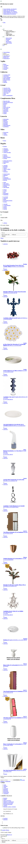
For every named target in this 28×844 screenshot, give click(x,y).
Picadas (5, 81)
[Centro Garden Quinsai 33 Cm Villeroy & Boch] (13, 369)
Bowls (4, 104)
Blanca (4, 64)
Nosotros (5, 798)
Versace (5, 189)
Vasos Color (5, 93)
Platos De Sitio (6, 101)
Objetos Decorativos (7, 160)
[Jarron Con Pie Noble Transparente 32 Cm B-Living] (13, 478)
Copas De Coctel (7, 89)
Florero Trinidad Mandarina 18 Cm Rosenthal (15, 558)
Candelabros (6, 150)
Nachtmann (5, 177)
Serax (4, 192)
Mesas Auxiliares (7, 157)
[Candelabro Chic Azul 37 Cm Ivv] (13, 395)
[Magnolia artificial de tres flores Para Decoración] (13, 290)
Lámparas (5, 156)
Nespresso (5, 171)
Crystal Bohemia (6, 205)
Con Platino (5, 67)
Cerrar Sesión (9, 43)
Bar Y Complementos (8, 95)
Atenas (4, 170)
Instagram (5, 819)
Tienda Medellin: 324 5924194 (10, 9)
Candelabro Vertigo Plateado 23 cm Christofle (14, 505)
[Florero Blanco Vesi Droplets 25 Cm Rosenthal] (13, 742)
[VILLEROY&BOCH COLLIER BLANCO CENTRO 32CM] (13, 423)
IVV (4, 176)
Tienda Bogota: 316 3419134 (9, 14)
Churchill (5, 204)
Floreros (5, 154)
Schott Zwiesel (6, 174)
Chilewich (5, 198)
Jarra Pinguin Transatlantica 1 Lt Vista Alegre (14, 450)
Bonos (4, 140)
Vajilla (4, 784)
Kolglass (5, 186)
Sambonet (5, 175)
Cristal (4, 787)
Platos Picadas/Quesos (8, 102)
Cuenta (7, 40)
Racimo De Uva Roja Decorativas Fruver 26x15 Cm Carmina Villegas (15, 265)
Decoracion (5, 132)
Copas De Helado (7, 90)
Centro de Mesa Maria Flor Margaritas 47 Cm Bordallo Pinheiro (15, 344)
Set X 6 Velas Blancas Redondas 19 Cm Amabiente (15, 531)
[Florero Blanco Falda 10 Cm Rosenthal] (13, 663)
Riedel (4, 199)
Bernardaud (5, 193)
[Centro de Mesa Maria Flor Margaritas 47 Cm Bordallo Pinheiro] (13, 343)
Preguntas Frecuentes (7, 804)
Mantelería (5, 789)
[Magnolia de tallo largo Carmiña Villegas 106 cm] (13, 583)
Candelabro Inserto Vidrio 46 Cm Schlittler (13, 611)
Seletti (4, 182)
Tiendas (5, 799)
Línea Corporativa (7, 800)
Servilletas (5, 122)
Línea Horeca (6, 56)
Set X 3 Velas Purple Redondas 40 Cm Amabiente (15, 691)
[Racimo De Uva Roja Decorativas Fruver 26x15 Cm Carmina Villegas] (13, 264)
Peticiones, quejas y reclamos (9, 806)
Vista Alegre (6, 183)
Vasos (4, 94)
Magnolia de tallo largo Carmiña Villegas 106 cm (14, 584)
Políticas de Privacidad (8, 803)
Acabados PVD (6, 74)
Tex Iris (5, 190)
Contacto (5, 805)
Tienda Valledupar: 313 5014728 (10, 12)
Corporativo (5, 793)
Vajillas (4, 133)
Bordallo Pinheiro (7, 178)
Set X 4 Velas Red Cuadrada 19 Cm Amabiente (15, 717)
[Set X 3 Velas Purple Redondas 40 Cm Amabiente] (13, 690)
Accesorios (5, 109)
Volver (2, 238)
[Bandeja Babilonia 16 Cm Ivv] (13, 638)
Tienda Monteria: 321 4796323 (10, 11)
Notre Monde (6, 187)
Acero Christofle (6, 77)
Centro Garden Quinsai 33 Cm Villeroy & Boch (15, 370)
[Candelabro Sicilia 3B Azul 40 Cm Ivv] (13, 316)
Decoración (5, 791)
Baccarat (5, 180)
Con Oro (5, 66)
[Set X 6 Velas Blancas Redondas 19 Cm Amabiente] (13, 531)
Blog (4, 22)
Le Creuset (5, 196)
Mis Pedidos (8, 41)
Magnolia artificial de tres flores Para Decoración (14, 291)
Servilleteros (6, 126)
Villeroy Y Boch (6, 169)
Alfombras (5, 148)
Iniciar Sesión (9, 38)
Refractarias (5, 111)
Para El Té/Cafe (6, 107)
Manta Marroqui (6, 125)
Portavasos (5, 121)
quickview (5, 244)
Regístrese (8, 39)
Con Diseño (5, 65)
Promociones (6, 58)
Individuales (5, 119)
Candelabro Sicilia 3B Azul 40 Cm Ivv (12, 318)
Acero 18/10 (6, 76)
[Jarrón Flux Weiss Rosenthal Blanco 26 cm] (13, 769)
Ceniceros (5, 151)
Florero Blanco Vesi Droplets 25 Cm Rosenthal (15, 743)
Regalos (5, 146)
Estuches (5, 82)
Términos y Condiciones (8, 801)
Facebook (5, 818)
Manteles (5, 120)
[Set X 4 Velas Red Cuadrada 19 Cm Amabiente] (13, 716)
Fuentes (5, 113)
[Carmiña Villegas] (1, 26)
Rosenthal (5, 166)
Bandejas (5, 103)
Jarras (4, 106)
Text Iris (5, 209)
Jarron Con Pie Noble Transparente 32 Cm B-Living (15, 479)
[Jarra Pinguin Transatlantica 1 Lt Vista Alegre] (13, 449)
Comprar (5, 269)
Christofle (5, 165)
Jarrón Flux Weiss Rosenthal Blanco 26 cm (15, 770)
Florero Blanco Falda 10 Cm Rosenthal (15, 664)
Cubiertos (5, 134)
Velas (4, 163)
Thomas (5, 168)
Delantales (5, 124)
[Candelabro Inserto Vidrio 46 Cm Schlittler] (13, 610)
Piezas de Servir (6, 79)
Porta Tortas (5, 108)
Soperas (5, 112)
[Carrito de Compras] (3, 29)
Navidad (5, 69)
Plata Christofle (6, 78)
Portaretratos (6, 162)
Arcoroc (5, 206)
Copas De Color (6, 91)
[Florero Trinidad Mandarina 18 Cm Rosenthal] (13, 557)
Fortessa (5, 207)
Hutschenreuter (6, 184)
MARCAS (5, 57)
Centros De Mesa (7, 152)
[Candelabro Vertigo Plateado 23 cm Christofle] (13, 504)
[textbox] (19, 234)
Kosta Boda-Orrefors (7, 200)
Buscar (3, 234)
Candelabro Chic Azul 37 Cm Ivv (11, 397)
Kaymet (5, 201)
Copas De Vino (6, 88)
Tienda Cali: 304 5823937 (8, 10)
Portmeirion (5, 194)
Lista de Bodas (6, 52)
